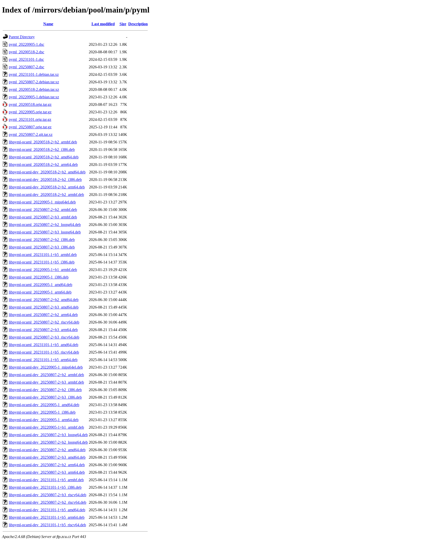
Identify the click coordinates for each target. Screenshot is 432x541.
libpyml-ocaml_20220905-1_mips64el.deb (42, 202)
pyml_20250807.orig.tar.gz (30, 127)
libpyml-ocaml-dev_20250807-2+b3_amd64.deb (47, 457)
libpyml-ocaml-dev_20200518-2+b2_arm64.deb (47, 187)
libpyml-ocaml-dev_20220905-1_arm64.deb (43, 420)
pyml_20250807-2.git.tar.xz (30, 134)
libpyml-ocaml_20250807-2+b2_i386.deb (42, 239)
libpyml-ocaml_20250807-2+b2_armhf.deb (43, 209)
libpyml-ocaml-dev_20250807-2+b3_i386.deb (45, 397)
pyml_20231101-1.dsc (26, 59)
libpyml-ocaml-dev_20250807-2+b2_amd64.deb (47, 450)
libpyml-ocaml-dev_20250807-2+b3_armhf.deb (46, 382)
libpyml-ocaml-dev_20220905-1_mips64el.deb (46, 367)
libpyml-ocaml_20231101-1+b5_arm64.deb (43, 360)
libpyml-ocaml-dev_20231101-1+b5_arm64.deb (46, 517)
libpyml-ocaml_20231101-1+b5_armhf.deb (43, 254)
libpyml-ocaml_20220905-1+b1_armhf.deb (43, 269)
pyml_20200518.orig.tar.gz (30, 104)
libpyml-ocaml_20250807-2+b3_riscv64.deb (44, 337)
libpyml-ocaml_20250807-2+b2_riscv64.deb (44, 322)
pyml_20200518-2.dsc (26, 52)
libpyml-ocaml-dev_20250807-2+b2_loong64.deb (48, 442)
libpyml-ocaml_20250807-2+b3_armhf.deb (43, 217)
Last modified (103, 24)
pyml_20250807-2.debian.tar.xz (34, 82)
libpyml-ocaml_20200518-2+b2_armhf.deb (43, 142)
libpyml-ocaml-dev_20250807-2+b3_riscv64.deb (47, 495)
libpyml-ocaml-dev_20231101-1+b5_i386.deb (45, 487)
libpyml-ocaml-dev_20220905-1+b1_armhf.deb (46, 427)
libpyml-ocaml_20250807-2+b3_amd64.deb (43, 307)
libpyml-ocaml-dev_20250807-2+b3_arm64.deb (47, 472)
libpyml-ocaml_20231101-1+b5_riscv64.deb (44, 352)
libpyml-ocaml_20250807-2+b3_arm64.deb (43, 330)
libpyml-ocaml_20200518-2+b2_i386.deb (42, 149)
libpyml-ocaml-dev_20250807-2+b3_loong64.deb (48, 435)
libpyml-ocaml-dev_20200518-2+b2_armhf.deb (46, 194)
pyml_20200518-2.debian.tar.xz (34, 89)
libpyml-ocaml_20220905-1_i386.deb (38, 277)
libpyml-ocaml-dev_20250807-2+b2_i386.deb (45, 390)
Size (123, 24)
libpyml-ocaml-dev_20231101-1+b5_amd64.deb (47, 510)
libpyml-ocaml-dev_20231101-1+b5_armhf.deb (46, 480)
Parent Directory (22, 37)
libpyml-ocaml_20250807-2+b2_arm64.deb (43, 315)
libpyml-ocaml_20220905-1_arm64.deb (40, 292)
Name (48, 24)
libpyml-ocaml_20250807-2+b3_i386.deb (42, 247)
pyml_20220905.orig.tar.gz (30, 112)
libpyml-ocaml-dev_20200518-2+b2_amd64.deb (47, 172)
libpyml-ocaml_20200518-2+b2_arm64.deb (43, 164)
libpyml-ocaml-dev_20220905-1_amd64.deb (44, 405)
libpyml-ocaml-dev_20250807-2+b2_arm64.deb (47, 465)
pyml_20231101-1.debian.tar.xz (34, 74)
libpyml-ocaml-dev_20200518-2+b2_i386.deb (45, 179)
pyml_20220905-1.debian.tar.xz (34, 97)
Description (138, 24)
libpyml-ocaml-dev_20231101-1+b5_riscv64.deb (47, 525)
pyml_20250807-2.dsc (26, 67)
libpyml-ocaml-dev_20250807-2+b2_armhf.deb (46, 375)
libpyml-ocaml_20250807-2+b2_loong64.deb (45, 224)
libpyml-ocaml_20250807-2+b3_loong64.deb (45, 232)
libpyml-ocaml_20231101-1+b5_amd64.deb (43, 345)
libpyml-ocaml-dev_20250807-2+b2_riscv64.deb (47, 502)
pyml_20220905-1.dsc (26, 44)
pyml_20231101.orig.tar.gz (30, 119)
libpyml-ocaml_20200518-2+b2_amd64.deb (43, 157)
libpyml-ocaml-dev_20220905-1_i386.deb (42, 412)
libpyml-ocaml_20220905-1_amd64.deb (40, 285)
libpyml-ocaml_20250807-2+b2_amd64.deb (43, 300)
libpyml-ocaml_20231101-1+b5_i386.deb (41, 262)
